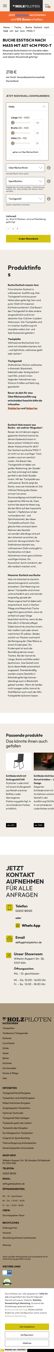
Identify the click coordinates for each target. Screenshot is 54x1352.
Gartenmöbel (9, 1068)
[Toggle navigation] (5, 6)
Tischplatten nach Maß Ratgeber (19, 1098)
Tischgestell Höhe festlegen (16, 1118)
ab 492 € (11, 825)
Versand (7, 1232)
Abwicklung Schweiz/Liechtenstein (19, 1237)
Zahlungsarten (10, 1227)
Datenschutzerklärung (16, 1309)
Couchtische (8, 1043)
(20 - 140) (20, 127)
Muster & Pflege (10, 1073)
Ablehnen (27, 1343)
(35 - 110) (19, 138)
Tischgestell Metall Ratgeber (17, 1093)
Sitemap (7, 1245)
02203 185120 (23, 911)
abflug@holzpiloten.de (28, 942)
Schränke (7, 1063)
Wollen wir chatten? (16, 1349)
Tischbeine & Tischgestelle (15, 1033)
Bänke (6, 1058)
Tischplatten (9, 1028)
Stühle (6, 1048)
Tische (17, 27)
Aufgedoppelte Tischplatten (16, 1108)
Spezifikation (15, 181)
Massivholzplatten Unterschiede (18, 1148)
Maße (12, 106)
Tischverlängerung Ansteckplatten (19, 1143)
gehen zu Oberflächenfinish (25, 152)
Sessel (5, 1053)
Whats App (31, 925)
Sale (5, 1078)
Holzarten (32, 408)
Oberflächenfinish (18, 167)
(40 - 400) (20, 117)
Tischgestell (15, 198)
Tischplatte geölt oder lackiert (17, 1123)
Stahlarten (14, 408)
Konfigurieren (27, 1335)
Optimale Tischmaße (13, 1113)
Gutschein (22, 15)
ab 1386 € (39, 825)
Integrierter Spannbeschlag (16, 1138)
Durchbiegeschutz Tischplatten (18, 1133)
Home (6, 27)
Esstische (7, 1038)
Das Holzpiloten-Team (13, 1215)
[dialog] (27, 1318)
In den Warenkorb (28, 238)
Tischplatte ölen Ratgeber (15, 1128)
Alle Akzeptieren (27, 1326)
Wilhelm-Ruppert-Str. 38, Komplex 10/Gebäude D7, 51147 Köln (26, 1162)
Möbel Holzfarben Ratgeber (16, 1103)
